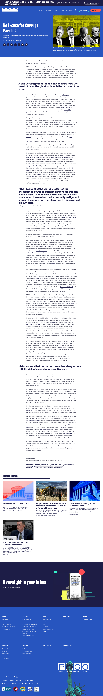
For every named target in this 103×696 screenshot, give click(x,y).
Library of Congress (91, 47)
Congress (29, 467)
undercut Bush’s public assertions (36, 253)
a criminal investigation (41, 174)
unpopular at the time (32, 166)
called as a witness (41, 251)
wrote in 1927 (57, 122)
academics (53, 322)
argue (67, 322)
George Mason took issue (68, 217)
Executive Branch (68, 464)
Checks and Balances (56, 464)
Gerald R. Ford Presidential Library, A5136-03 (70, 49)
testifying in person (45, 429)
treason (28, 137)
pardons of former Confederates (35, 157)
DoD (64, 47)
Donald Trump (58, 467)
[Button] (75, 10)
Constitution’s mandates (33, 324)
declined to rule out (45, 301)
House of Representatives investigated (62, 157)
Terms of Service (32, 683)
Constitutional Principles (33, 464)
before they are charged (66, 108)
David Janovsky (30, 458)
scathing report (68, 433)
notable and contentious (46, 246)
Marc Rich (31, 176)
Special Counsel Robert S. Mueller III (44, 467)
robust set (29, 410)
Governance (45, 464)
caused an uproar (38, 278)
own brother (43, 183)
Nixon (60, 347)
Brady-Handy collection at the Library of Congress (65, 50)
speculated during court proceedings (66, 303)
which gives (65, 95)
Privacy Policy (25, 683)
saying (53, 263)
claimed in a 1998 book (66, 287)
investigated (62, 427)
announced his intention (33, 420)
